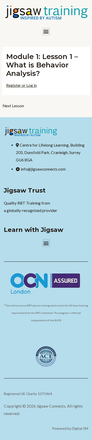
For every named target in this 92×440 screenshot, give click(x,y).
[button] (46, 31)
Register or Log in (21, 85)
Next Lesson (13, 105)
